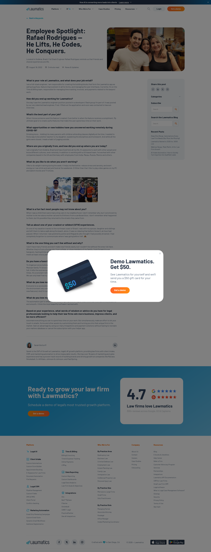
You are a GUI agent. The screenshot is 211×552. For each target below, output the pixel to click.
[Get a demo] (120, 290)
